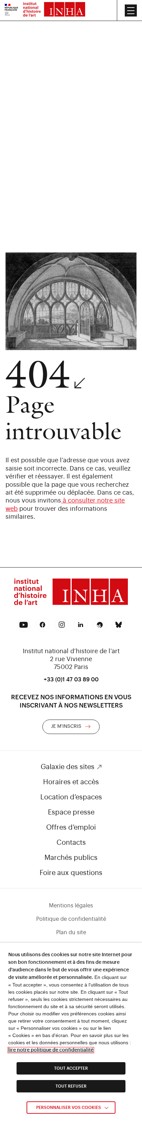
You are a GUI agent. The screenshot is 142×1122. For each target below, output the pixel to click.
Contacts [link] (71, 842)
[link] (11, 10)
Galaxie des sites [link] (67, 767)
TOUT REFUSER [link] (71, 1086)
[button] (131, 10)
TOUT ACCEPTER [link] (71, 1068)
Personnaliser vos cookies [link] (68, 1107)
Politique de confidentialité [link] (71, 919)
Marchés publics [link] (71, 857)
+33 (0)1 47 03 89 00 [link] (71, 679)
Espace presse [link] (71, 812)
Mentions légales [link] (71, 905)
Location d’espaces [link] (71, 797)
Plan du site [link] (71, 932)
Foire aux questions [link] (71, 873)
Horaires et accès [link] (71, 782)
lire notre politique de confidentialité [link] (50, 1050)
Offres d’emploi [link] (71, 827)
